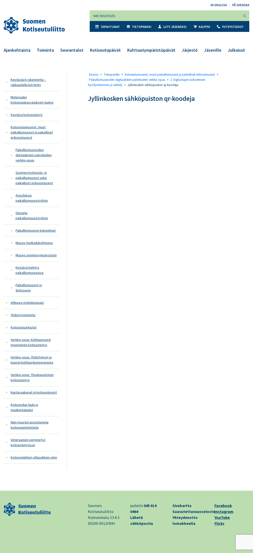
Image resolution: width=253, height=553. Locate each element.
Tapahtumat (110, 27)
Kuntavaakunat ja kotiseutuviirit (34, 392)
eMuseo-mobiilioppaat (27, 302)
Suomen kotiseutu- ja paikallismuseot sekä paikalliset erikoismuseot (34, 177)
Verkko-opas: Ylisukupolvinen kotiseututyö (32, 377)
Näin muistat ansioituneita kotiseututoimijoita (29, 425)
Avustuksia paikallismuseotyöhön (32, 198)
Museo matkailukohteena (34, 243)
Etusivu (94, 74)
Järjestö (190, 50)
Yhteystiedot (233, 27)
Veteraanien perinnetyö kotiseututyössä (28, 442)
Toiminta (45, 50)
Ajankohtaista (17, 50)
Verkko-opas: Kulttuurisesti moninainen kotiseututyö (31, 342)
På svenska (240, 5)
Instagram (223, 511)
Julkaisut (236, 50)
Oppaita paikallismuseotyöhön (32, 215)
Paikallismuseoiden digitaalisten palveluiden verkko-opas (34, 155)
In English (219, 5)
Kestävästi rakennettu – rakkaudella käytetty (28, 82)
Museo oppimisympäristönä (36, 255)
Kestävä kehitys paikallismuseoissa (29, 270)
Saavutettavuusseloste (193, 511)
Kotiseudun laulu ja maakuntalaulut (24, 407)
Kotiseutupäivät (105, 50)
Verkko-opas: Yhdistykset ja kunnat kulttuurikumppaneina (32, 360)
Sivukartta (181, 505)
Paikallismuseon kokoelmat (36, 230)
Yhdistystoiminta (23, 315)
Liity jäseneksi (175, 27)
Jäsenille (212, 50)
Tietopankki (141, 27)
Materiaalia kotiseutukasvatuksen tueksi (32, 100)
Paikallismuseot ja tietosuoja (29, 287)
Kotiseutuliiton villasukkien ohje (34, 457)
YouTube (222, 517)
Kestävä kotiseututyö (26, 114)
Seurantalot (72, 50)
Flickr (219, 523)
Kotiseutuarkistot (24, 327)
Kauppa (204, 27)
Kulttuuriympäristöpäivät (151, 50)
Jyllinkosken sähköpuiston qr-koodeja (141, 98)
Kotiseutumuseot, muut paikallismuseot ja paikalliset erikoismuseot (32, 132)
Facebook (223, 505)
